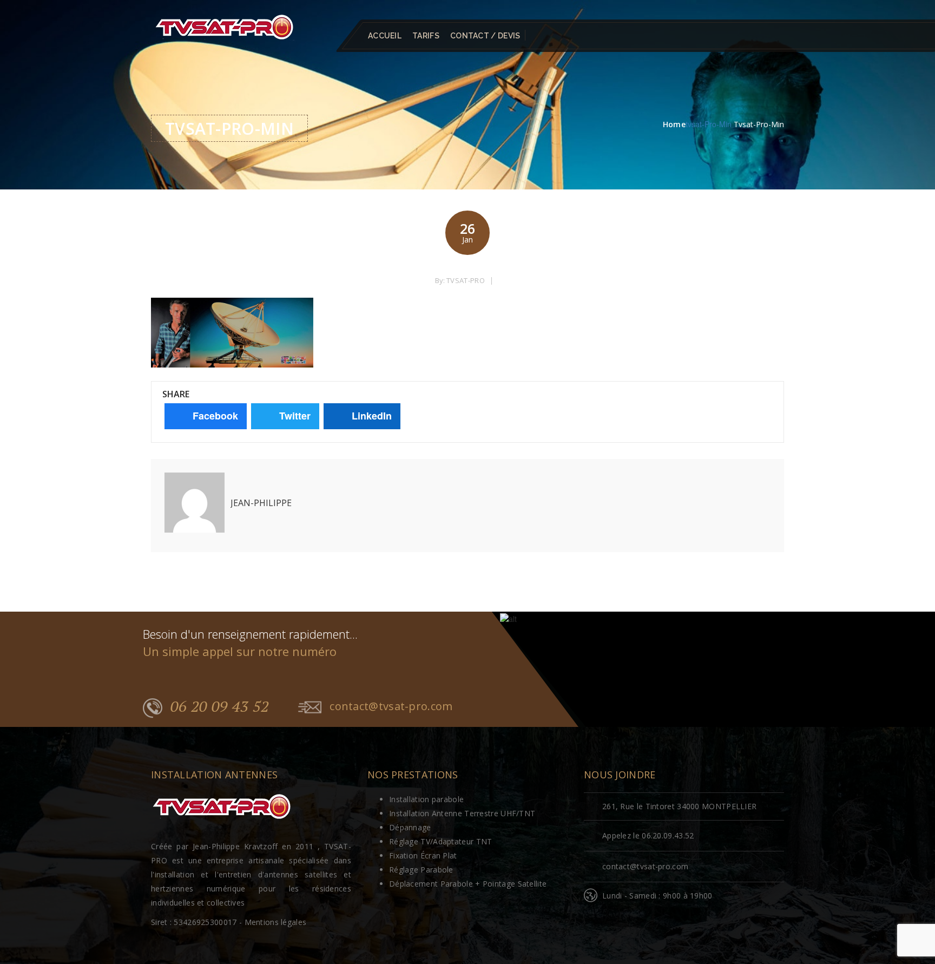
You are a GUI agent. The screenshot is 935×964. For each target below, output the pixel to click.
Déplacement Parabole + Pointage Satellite (467, 883)
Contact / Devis (485, 35)
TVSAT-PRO (465, 280)
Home (674, 124)
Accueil (384, 35)
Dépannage (410, 827)
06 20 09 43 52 (219, 706)
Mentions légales (276, 922)
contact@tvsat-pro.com (391, 706)
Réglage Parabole (421, 869)
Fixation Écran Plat (423, 855)
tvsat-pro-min (709, 124)
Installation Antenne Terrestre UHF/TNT (462, 813)
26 (467, 232)
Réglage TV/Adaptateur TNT (440, 841)
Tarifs (425, 35)
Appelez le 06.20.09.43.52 (648, 835)
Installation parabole (426, 799)
